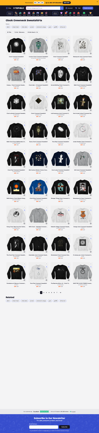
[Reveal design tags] (24, 53)
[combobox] (43, 8)
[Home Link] (18, 8)
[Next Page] (60, 292)
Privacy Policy (46, 430)
